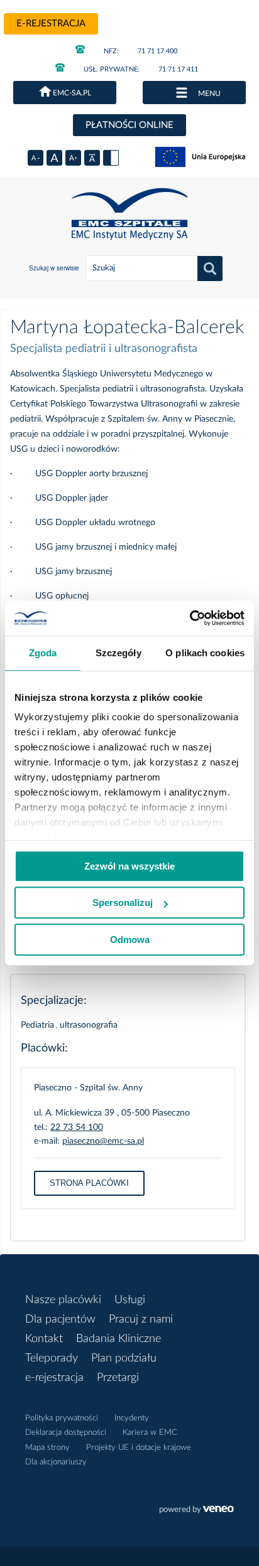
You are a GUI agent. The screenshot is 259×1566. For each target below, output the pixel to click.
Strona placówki (89, 1183)
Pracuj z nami (141, 1319)
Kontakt (44, 1339)
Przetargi (118, 1377)
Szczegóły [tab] (118, 652)
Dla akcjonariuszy (56, 1462)
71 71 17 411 (141, 69)
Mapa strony (47, 1448)
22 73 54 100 (76, 1127)
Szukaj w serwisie (54, 268)
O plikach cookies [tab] (205, 652)
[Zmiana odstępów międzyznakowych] (92, 158)
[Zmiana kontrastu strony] (111, 158)
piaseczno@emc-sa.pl (103, 1141)
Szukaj (210, 268)
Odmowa (130, 939)
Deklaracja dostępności (65, 1433)
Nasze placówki (63, 1300)
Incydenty (131, 1418)
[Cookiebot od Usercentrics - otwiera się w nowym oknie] (190, 618)
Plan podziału (124, 1358)
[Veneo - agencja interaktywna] (196, 1510)
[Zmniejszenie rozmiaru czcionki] (35, 158)
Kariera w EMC (150, 1433)
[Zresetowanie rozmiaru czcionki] (54, 158)
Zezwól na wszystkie (129, 866)
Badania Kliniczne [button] (118, 1339)
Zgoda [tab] (43, 652)
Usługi (129, 1300)
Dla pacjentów (60, 1319)
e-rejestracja (50, 23)
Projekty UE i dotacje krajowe (138, 1448)
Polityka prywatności (61, 1418)
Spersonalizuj (122, 902)
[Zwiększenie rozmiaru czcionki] (73, 158)
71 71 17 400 (140, 51)
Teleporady (51, 1358)
